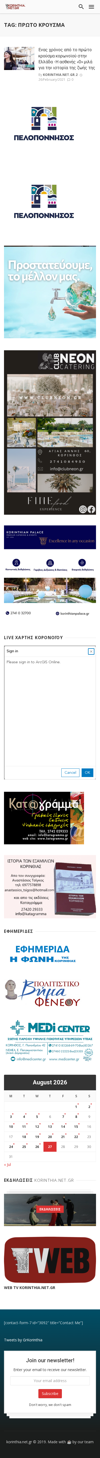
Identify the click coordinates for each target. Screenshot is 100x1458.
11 (24, 1126)
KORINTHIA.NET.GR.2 (60, 74)
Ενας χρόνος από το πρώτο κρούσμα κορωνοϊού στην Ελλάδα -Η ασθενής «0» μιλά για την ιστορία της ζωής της (66, 58)
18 (24, 1137)
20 (50, 1137)
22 (76, 1137)
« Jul (7, 1164)
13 (50, 1126)
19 (37, 1137)
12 (37, 1126)
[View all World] (50, 1210)
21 (63, 1137)
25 (24, 1146)
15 (76, 1126)
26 (37, 1146)
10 (11, 1126)
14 (63, 1126)
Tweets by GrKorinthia (23, 1339)
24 (11, 1146)
